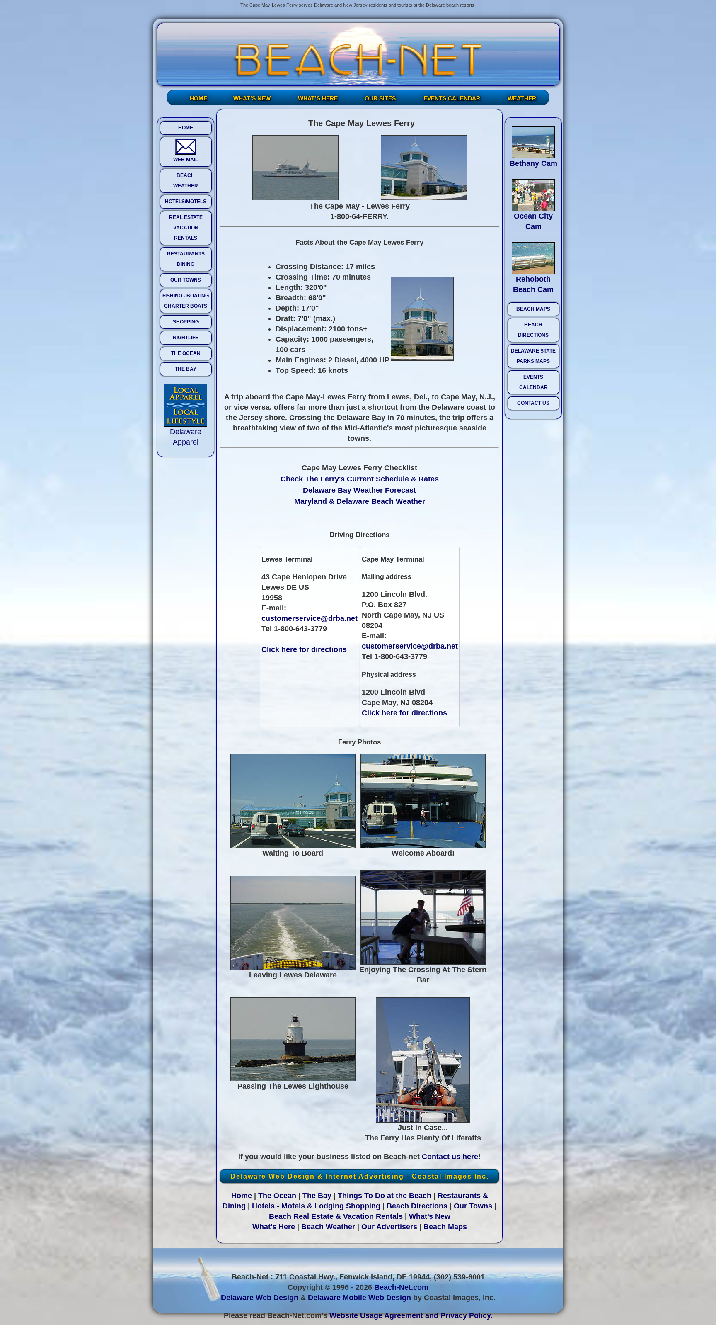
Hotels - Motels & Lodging (298, 1206)
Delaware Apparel (185, 437)
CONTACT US (533, 403)
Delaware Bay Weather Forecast (359, 490)
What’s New (429, 1216)
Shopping (363, 1206)
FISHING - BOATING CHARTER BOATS (185, 301)
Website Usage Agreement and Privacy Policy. (411, 1315)
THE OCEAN (186, 353)
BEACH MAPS (533, 309)
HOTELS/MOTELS (185, 201)
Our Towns (473, 1206)
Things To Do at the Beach (384, 1195)
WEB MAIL (185, 160)
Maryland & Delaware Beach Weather (359, 501)
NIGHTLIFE (185, 337)
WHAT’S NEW (252, 98)
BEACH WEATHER (185, 181)
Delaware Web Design (259, 1297)
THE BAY (185, 369)
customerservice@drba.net (309, 618)
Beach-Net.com (401, 1287)
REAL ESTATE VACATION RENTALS (186, 227)
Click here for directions (304, 649)
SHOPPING (186, 322)
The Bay (316, 1195)
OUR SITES (380, 98)
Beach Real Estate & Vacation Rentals (336, 1216)
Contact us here (450, 1156)
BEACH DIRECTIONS (533, 330)
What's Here (273, 1227)
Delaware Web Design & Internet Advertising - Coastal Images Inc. (359, 1176)
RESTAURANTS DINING (186, 259)
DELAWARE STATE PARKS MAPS (533, 356)
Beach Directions (417, 1206)
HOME (198, 98)
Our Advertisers (389, 1227)
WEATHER (522, 98)
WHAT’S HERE (318, 98)
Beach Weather (328, 1227)
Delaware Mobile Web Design (359, 1297)
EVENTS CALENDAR (451, 98)
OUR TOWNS (185, 280)
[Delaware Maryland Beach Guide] (358, 54)
